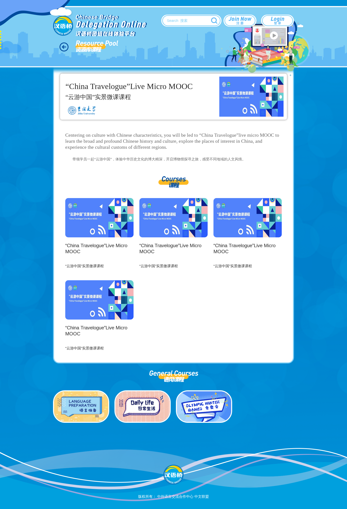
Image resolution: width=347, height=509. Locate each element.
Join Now (240, 20)
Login (277, 20)
